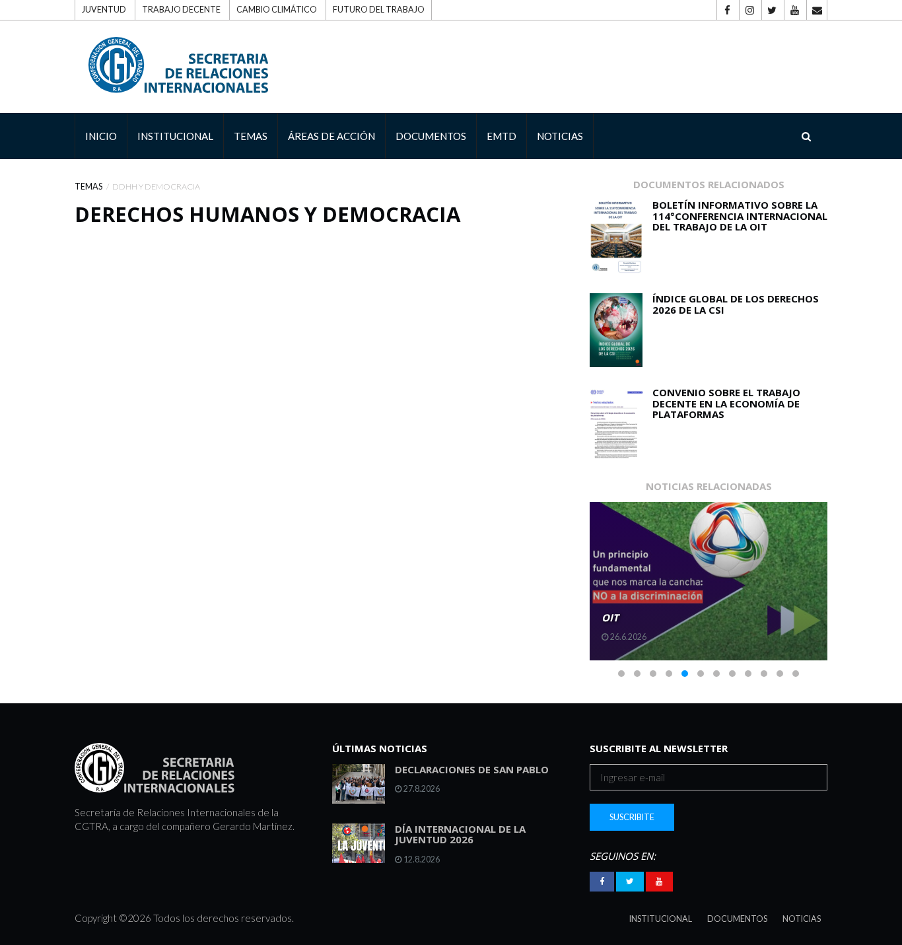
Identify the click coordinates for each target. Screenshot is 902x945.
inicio (101, 136)
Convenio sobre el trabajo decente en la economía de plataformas (726, 403)
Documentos (737, 919)
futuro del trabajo (379, 10)
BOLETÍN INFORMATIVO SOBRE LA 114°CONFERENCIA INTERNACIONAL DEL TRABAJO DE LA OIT (739, 215)
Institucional (660, 919)
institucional (175, 136)
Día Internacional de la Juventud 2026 (460, 834)
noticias (560, 136)
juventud (104, 10)
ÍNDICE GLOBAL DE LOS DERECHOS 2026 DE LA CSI (735, 304)
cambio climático (276, 10)
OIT (610, 617)
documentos (431, 136)
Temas (88, 187)
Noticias (801, 919)
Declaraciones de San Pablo (472, 769)
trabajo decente (181, 10)
